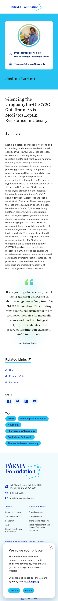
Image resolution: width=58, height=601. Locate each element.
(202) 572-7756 (16, 493)
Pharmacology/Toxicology (21, 431)
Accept (14, 590)
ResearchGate (16, 376)
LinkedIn (14, 382)
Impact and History (13, 512)
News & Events (36, 541)
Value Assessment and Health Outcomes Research (39, 527)
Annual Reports (12, 516)
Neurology (13, 424)
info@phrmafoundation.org (22, 498)
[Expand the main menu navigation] (51, 7)
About (8, 506)
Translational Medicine (39, 521)
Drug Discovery (36, 512)
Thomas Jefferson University (23, 443)
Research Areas (37, 506)
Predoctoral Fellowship (20, 437)
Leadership (10, 521)
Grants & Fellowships (16, 541)
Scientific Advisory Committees (13, 530)
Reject (28, 590)
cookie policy (32, 581)
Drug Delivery (35, 516)
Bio (11, 370)
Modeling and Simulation (33, 418)
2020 (11, 418)
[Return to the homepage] (26, 7)
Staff (7, 525)
